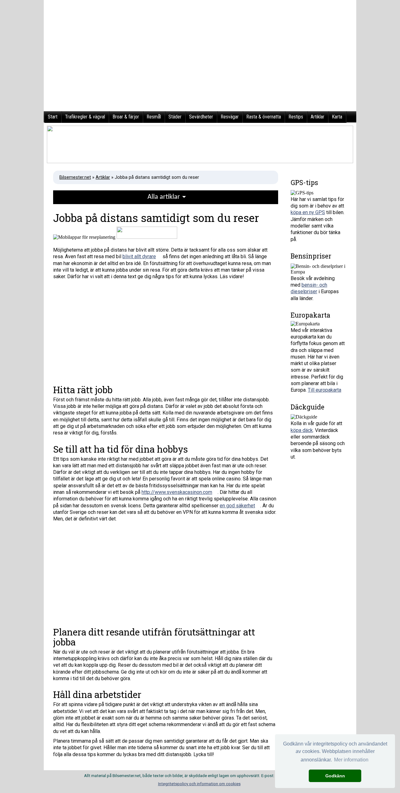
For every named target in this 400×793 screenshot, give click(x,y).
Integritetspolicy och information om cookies (199, 783)
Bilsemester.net (75, 177)
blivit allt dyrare (139, 256)
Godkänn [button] (335, 775)
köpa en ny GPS (308, 212)
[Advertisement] (165, 330)
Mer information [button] (351, 759)
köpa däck (302, 430)
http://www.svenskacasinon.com (177, 492)
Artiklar (103, 177)
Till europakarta (324, 390)
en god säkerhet (237, 506)
